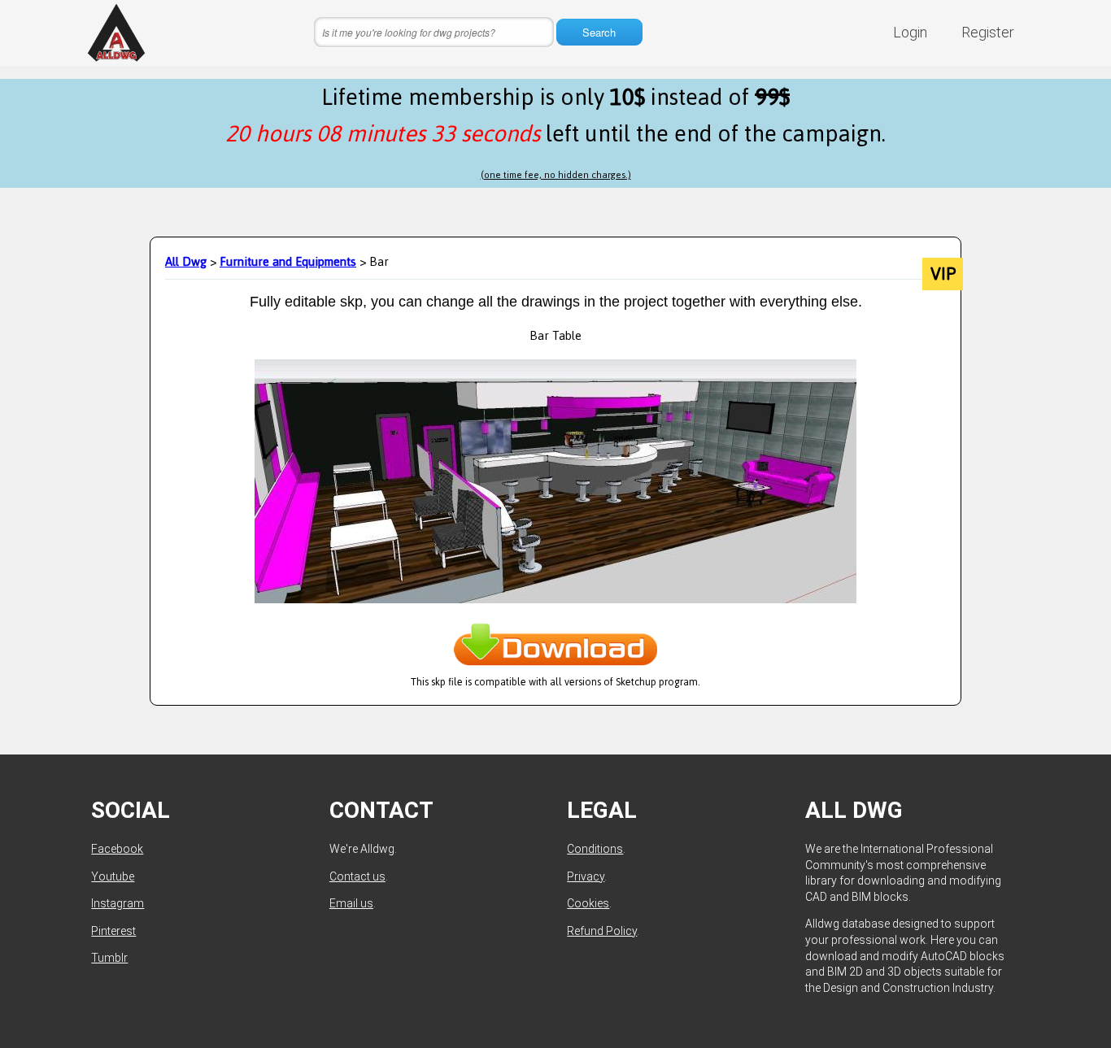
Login (910, 32)
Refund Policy (602, 930)
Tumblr (109, 957)
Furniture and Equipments (288, 261)
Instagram (117, 903)
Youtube (112, 876)
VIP (943, 274)
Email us (351, 903)
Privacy (585, 876)
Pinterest (113, 930)
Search (599, 32)
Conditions (595, 848)
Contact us (357, 876)
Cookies (588, 903)
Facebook (117, 848)
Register (987, 32)
